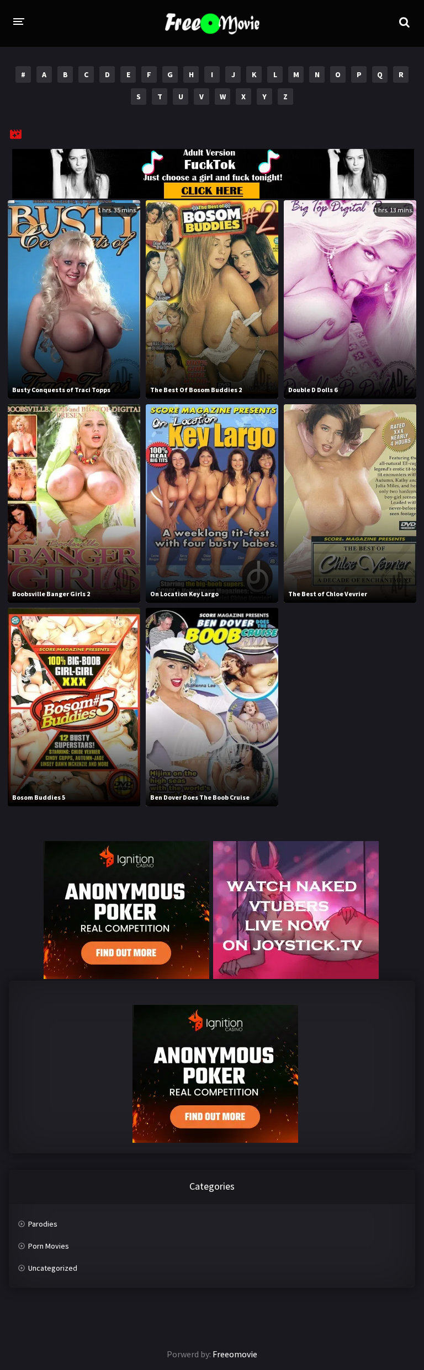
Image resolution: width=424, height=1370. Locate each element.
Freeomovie (235, 1354)
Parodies (42, 1224)
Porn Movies (48, 1246)
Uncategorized (52, 1268)
